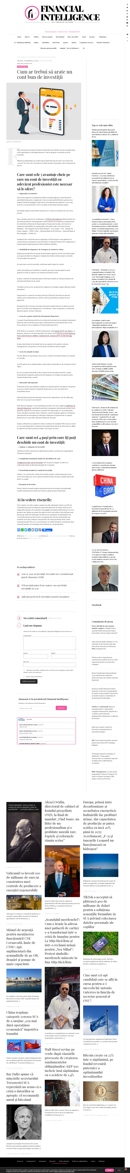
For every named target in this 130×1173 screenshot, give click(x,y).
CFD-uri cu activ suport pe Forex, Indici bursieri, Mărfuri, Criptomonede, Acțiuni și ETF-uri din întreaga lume (46, 335)
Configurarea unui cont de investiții (30, 463)
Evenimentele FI (74, 32)
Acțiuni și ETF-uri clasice (63, 331)
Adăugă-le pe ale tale (54, 618)
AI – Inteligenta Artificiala (22, 42)
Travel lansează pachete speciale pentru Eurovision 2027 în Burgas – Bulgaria (104, 742)
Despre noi (20, 1161)
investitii (62, 536)
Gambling (56, 913)
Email (53, 653)
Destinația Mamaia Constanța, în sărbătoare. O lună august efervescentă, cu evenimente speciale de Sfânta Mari (105, 758)
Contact (93, 1161)
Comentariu (27, 636)
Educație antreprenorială (48, 48)
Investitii (49, 61)
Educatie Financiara (104, 42)
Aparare (65, 42)
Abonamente (42, 1161)
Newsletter (52, 1161)
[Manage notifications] (125, 1169)
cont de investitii (53, 536)
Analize (36, 42)
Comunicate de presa (86, 42)
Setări (119, 1170)
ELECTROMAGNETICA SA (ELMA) (31, 737)
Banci (84, 37)
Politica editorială (64, 1161)
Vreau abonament (51, 32)
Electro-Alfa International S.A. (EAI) (31, 724)
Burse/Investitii (73, 37)
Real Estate (56, 42)
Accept (109, 1170)
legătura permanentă (35, 538)
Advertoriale (42, 61)
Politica (36, 37)
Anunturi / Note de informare (70, 48)
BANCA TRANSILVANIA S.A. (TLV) (31, 731)
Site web (26, 662)
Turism (74, 42)
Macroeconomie (47, 37)
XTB (67, 536)
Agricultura (45, 42)
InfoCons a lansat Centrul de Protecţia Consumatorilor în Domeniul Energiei (102, 729)
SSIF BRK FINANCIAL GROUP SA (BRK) (32, 743)
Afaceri (28, 37)
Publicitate (102, 1161)
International (60, 37)
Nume (25, 653)
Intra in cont (63, 32)
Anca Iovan (20, 61)
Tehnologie (103, 37)
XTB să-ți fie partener (54, 219)
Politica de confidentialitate (79, 1161)
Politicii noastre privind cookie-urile (64, 1171)
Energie (92, 37)
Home (19, 37)
